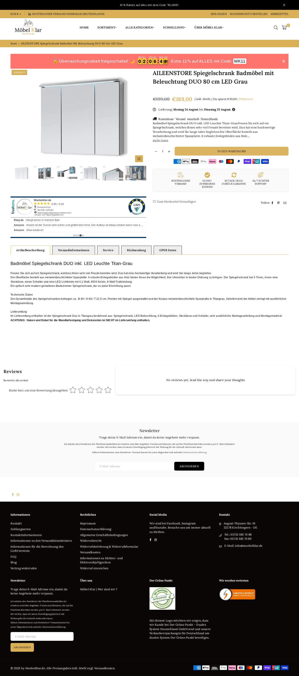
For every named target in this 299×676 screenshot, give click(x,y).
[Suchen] (276, 27)
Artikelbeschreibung (30, 250)
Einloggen (219, 14)
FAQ (13, 557)
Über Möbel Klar (208, 27)
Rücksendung (136, 250)
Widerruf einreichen (94, 568)
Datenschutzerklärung (195, 452)
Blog (14, 562)
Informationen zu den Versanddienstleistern (41, 541)
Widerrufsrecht (91, 541)
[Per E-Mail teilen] (285, 203)
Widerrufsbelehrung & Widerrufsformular (109, 546)
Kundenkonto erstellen (248, 14)
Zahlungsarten (21, 529)
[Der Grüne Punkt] (162, 609)
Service (108, 250)
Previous (14, 117)
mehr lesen (160, 140)
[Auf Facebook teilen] (273, 203)
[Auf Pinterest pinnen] (279, 203)
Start (14, 43)
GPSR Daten (167, 250)
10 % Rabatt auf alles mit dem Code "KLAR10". (149, 5)
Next (142, 117)
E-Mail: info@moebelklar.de (243, 546)
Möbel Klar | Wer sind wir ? (98, 589)
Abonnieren (189, 466)
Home (84, 27)
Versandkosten (90, 552)
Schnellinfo (173, 27)
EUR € (15, 14)
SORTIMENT (106, 27)
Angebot (19, 72)
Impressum (88, 523)
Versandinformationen (73, 250)
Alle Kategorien (139, 27)
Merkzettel (279, 14)
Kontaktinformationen (26, 535)
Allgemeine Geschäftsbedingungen (104, 535)
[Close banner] (283, 61)
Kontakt (16, 523)
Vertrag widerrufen (24, 568)
